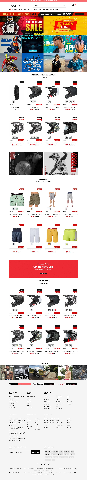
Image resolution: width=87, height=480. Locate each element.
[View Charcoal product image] (49, 209)
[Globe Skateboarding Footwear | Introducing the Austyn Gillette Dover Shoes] (51, 372)
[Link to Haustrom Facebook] (37, 464)
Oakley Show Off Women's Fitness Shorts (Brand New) (70, 249)
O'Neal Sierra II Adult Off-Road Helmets (70, 142)
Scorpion (58, 397)
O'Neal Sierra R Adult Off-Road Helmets (70, 351)
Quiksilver (46, 401)
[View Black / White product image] (16, 137)
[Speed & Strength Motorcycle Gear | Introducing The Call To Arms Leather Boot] (79, 372)
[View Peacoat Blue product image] (13, 244)
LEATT (68, 396)
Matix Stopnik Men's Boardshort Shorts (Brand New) (34, 214)
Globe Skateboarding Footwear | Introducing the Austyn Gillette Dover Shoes (17, 434)
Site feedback (12, 407)
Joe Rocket (58, 401)
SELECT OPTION (34, 114)
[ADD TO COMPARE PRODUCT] (12, 82)
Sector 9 (69, 401)
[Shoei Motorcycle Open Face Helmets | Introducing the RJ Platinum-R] (36, 372)
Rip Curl (37, 420)
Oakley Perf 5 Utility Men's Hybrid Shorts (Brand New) (34, 249)
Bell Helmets (47, 406)
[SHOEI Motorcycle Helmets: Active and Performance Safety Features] (21, 372)
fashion (71, 457)
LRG (68, 399)
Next (23, 102)
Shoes (68, 418)
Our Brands (48, 392)
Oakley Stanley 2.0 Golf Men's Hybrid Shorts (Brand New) (17, 249)
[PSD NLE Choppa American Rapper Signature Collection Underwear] (7, 372)
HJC (27, 424)
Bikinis (57, 427)
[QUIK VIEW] (13, 117)
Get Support (13, 392)
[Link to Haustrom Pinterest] (48, 464)
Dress (60, 457)
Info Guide (11, 405)
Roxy (45, 403)
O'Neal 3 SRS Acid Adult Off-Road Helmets (17, 142)
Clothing (58, 418)
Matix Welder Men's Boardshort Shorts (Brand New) (52, 214)
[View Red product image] (73, 102)
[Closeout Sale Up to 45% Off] (43, 269)
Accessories (48, 457)
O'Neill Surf (47, 397)
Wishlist (29, 405)
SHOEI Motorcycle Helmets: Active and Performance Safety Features (16, 424)
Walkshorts (59, 424)
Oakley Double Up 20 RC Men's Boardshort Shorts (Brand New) (52, 249)
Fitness (46, 427)
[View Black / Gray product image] (31, 102)
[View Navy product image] (13, 209)
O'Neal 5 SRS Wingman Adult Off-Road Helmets (52, 142)
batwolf (72, 454)
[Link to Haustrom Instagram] (45, 464)
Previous (10, 102)
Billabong (46, 399)
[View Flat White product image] (70, 137)
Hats (68, 422)
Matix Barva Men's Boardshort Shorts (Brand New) (17, 214)
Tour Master (70, 403)
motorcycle (48, 451)
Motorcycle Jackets (49, 422)
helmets (66, 454)
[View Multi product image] (49, 137)
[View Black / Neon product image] (34, 137)
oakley (53, 454)
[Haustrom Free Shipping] (43, 384)
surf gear (55, 451)
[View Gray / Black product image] (70, 102)
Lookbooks (13, 415)
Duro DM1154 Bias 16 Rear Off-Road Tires (17, 107)
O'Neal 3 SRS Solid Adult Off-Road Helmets (34, 107)
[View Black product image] (13, 102)
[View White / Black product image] (34, 102)
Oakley (46, 396)
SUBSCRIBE (35, 452)
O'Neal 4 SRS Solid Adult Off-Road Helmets (70, 107)
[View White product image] (31, 244)
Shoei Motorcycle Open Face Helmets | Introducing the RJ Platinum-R (16, 429)
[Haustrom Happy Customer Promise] (20, 384)
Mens (68, 425)
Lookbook (29, 401)
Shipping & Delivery (13, 401)
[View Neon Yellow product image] (66, 244)
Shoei (36, 424)
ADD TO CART (16, 114)
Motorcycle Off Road (49, 418)
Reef (68, 397)
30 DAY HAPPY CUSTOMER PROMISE (16, 396)
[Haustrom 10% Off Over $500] (67, 384)
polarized (66, 451)
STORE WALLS (31, 415)
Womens (69, 427)
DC (27, 422)
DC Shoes (46, 404)
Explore (29, 392)
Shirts (57, 420)
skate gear (59, 454)
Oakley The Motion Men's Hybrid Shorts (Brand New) (70, 214)
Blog (28, 403)
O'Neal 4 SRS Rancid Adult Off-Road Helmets (34, 142)
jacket (65, 457)
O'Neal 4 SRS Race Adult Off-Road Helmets (52, 107)
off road (47, 454)
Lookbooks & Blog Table (14, 440)
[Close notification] (77, 1)
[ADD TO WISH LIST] (10, 117)
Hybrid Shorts (59, 422)
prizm (72, 451)
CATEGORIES (48, 415)
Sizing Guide (12, 403)
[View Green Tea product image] (16, 209)
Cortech (69, 404)
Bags (68, 424)
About (28, 398)
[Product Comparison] (12, 9)
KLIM (57, 406)
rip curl (55, 457)
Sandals (69, 420)
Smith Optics (59, 408)
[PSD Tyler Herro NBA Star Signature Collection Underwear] (65, 372)
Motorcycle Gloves (49, 424)
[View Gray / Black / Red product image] (66, 345)
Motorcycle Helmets (49, 420)
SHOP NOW (54, 0)
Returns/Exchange (13, 398)
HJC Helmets (59, 396)
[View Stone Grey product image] (66, 209)
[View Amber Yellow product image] (49, 244)
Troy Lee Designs (60, 403)
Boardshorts (59, 425)
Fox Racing (58, 404)
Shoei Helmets (47, 408)
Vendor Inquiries (31, 396)
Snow (45, 425)
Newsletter (29, 407)
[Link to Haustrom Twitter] (41, 464)
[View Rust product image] (31, 209)
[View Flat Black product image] (66, 137)
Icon (57, 399)
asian (61, 451)
